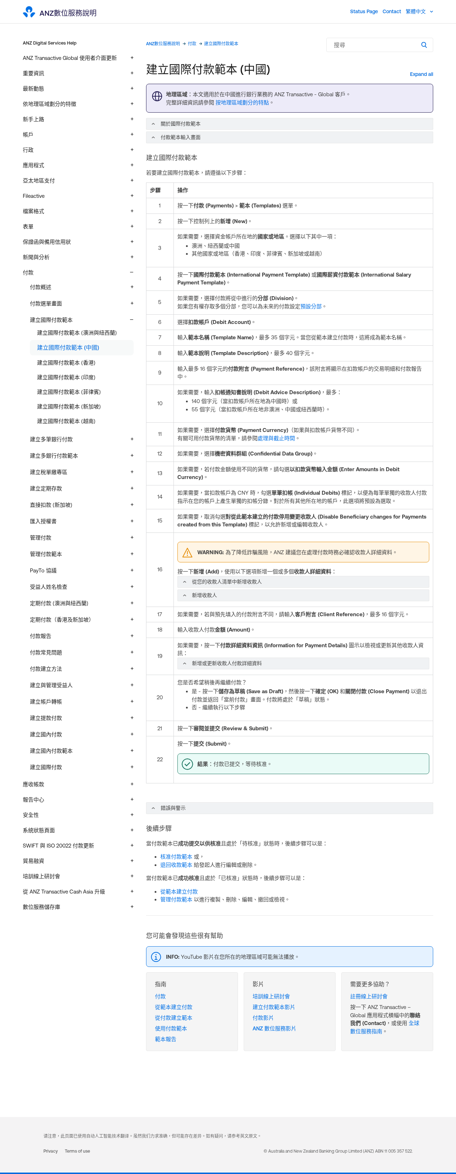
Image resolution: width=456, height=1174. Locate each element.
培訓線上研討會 (271, 996)
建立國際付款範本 (221, 43)
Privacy (50, 1151)
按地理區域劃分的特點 (242, 102)
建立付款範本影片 (274, 1007)
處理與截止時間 (276, 438)
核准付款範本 (176, 857)
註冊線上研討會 (369, 996)
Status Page (364, 11)
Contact (392, 11)
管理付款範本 (176, 899)
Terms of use (77, 1151)
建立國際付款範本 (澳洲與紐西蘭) (77, 333)
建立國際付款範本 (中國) (68, 347)
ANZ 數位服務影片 (274, 1028)
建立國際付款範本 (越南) (66, 421)
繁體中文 (416, 11)
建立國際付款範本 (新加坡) (69, 406)
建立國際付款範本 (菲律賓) (69, 392)
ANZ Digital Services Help (50, 43)
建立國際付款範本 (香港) (66, 363)
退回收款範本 (176, 865)
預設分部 (311, 306)
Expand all (421, 74)
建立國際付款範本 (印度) (66, 377)
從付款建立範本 (173, 1018)
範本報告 (165, 1039)
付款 (192, 43)
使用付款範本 (171, 1028)
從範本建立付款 (179, 892)
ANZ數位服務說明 (163, 43)
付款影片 (263, 1018)
